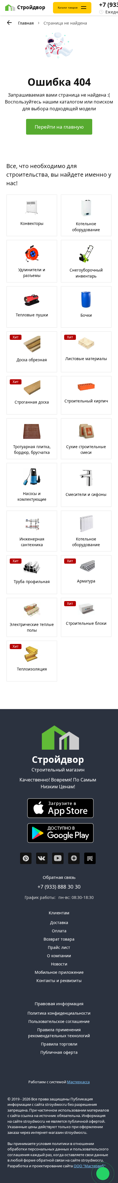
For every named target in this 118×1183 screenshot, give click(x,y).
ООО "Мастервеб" (89, 1165)
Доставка (59, 922)
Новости (59, 964)
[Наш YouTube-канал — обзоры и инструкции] (58, 858)
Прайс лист (59, 947)
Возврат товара (59, 939)
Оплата (59, 930)
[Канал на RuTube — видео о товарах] (90, 858)
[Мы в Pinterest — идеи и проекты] (26, 858)
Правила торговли (59, 1044)
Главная (26, 23)
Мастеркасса (78, 1081)
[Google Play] (57, 834)
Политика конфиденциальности (59, 1013)
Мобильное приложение (59, 972)
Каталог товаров (68, 7)
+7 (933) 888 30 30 (59, 886)
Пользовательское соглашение (59, 1021)
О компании (59, 955)
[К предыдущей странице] (9, 22)
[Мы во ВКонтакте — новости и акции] (42, 858)
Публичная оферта (59, 1052)
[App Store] (57, 809)
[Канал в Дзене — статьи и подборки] (74, 858)
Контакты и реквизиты (59, 980)
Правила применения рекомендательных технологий (59, 1032)
